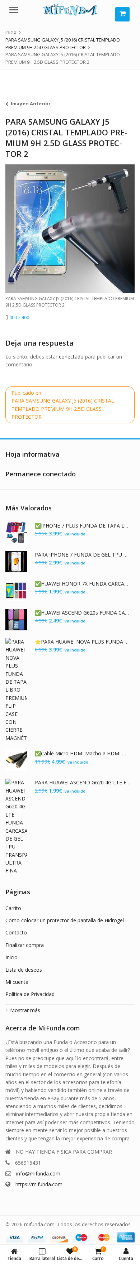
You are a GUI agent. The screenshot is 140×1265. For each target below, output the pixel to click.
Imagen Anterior (31, 103)
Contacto (16, 932)
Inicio (11, 957)
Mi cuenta (16, 981)
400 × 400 (19, 317)
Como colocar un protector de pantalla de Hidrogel (64, 920)
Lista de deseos (23, 969)
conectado (71, 356)
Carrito (13, 908)
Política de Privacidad (30, 994)
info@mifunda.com (38, 1173)
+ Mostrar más (22, 1010)
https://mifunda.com (38, 1184)
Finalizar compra (24, 945)
